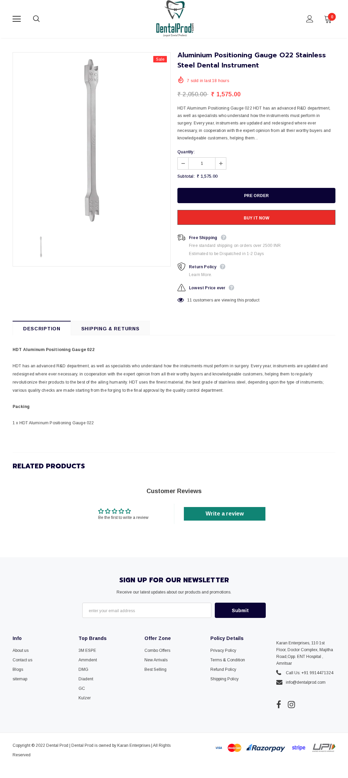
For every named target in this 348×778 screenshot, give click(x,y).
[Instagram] (291, 704)
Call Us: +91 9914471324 (309, 672)
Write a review (225, 514)
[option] (91, 141)
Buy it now (256, 218)
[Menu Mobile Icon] (17, 19)
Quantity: (186, 152)
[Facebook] (278, 704)
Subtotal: (186, 176)
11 (189, 300)
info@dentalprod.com (306, 682)
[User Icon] (309, 18)
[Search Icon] (43, 19)
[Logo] (175, 18)
